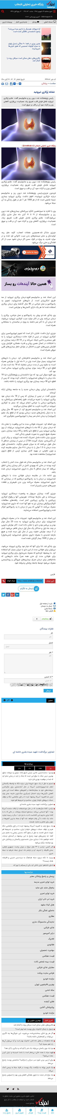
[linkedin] (17, 595)
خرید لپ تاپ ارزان (46, 899)
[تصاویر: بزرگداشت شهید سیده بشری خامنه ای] (28, 727)
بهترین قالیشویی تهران (44, 984)
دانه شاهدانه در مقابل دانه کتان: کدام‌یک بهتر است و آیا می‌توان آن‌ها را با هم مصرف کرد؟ (27, 1042)
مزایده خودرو (48, 978)
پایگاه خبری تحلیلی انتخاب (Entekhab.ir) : (39, 145)
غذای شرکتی (49, 927)
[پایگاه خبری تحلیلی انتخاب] (51, 4)
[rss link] (18, 1089)
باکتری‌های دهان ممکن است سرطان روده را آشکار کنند (23, 59)
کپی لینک (50, 581)
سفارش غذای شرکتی (45, 967)
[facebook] (8, 595)
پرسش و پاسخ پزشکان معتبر (42, 876)
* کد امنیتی (48, 676)
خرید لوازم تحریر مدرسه (44, 882)
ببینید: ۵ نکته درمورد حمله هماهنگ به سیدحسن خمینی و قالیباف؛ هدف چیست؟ (27, 859)
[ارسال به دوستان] (6, 83)
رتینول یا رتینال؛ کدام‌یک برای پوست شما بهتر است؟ (34, 1029)
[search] (3, 11)
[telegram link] (13, 1089)
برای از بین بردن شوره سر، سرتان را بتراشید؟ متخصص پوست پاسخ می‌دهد (27, 1061)
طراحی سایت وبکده (45, 973)
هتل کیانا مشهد (47, 904)
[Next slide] (5, 700)
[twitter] (3, 595)
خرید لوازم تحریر (47, 893)
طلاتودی (50, 944)
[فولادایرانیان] (28, 252)
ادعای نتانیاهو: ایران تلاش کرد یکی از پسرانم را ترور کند (33, 865)
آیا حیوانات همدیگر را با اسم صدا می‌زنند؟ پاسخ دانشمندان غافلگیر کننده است (24, 30)
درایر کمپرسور (48, 933)
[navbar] (54, 11)
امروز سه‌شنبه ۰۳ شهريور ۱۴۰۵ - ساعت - (37, 11)
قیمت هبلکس (48, 956)
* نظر (51, 652)
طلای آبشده (49, 1001)
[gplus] (13, 595)
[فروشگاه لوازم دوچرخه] (28, 268)
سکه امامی (49, 990)
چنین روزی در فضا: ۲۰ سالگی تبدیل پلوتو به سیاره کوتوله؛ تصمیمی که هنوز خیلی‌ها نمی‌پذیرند (24, 46)
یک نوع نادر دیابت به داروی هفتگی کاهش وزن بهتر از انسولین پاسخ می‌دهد (27, 1076)
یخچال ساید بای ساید (44, 887)
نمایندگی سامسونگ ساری (43, 922)
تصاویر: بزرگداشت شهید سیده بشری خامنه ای (33, 752)
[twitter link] (8, 1089)
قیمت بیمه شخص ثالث (44, 961)
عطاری (51, 916)
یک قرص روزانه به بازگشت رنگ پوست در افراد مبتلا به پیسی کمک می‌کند (27, 1069)
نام (52, 633)
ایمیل (51, 642)
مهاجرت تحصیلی (47, 950)
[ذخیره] (11, 84)
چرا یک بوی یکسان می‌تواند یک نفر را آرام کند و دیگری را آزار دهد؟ (28, 1048)
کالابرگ (51, 939)
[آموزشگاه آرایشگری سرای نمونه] (28, 284)
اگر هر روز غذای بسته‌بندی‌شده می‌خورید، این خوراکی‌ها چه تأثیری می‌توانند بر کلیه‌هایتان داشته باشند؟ (27, 1035)
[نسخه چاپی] (2, 83)
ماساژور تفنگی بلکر (46, 910)
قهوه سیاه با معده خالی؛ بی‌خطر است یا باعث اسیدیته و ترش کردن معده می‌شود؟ (27, 1054)
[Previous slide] (12, 700)
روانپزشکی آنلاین (47, 1007)
